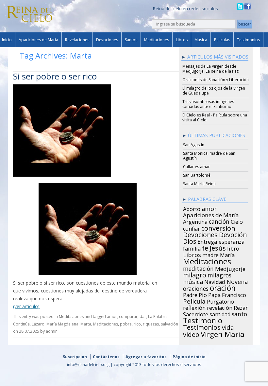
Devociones (107, 40)
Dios (189, 240)
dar (143, 316)
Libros (182, 40)
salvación (169, 324)
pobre (126, 324)
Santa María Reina (199, 183)
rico (137, 324)
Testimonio (202, 319)
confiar (191, 227)
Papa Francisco (227, 294)
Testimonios (248, 40)
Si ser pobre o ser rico (55, 76)
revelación (219, 306)
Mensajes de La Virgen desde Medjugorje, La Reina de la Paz (210, 68)
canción (219, 220)
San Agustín (193, 145)
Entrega (207, 240)
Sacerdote (195, 313)
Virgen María (222, 333)
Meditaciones (156, 40)
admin (52, 331)
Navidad (214, 281)
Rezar (241, 306)
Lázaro (38, 324)
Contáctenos (106, 357)
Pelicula (194, 300)
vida (228, 326)
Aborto (191, 208)
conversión (218, 227)
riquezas (151, 324)
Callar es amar (196, 166)
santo (239, 313)
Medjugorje (230, 268)
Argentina (195, 220)
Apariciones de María (38, 40)
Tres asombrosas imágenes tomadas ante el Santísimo (208, 104)
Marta (85, 324)
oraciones (196, 287)
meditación (198, 267)
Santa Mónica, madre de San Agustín (209, 155)
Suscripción (75, 357)
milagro (194, 274)
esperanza (231, 240)
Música (200, 40)
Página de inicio (189, 357)
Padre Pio (195, 294)
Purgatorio (220, 300)
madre (210, 254)
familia (192, 247)
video (191, 333)
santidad (219, 313)
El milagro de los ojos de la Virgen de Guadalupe (213, 90)
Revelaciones (77, 40)
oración (223, 287)
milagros (219, 274)
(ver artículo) (26, 306)
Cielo (237, 220)
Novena (237, 280)
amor (112, 316)
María (227, 254)
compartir (128, 316)
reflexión (194, 306)
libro (233, 247)
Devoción (233, 234)
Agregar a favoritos (146, 357)
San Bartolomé (196, 175)
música (193, 280)
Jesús (217, 247)
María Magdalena (62, 324)
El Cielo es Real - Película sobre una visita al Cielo (214, 117)
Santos (131, 40)
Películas (222, 40)
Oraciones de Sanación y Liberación (215, 79)
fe (205, 247)
